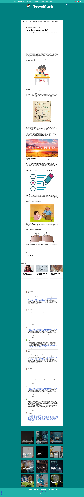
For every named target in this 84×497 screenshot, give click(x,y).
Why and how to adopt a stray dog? (56, 274)
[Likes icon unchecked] (28, 306)
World (26, 21)
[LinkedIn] (77, 1)
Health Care (40, 21)
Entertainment (35, 21)
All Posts (22, 21)
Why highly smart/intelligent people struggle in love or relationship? (28, 274)
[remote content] (42, 43)
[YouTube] (78, 1)
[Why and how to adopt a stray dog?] (56, 268)
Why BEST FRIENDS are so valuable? (42, 274)
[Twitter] (74, 1)
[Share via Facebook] (26, 255)
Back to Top (1, 493)
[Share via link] (32, 255)
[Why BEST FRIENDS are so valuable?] (42, 268)
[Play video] (42, 148)
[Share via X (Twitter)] (28, 255)
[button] (61, 21)
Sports (30, 21)
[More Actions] (57, 292)
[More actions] (57, 27)
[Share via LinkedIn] (30, 255)
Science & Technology (46, 21)
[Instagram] (75, 1)
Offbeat (53, 21)
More (56, 21)
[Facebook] (80, 1)
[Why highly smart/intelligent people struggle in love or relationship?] (27, 268)
